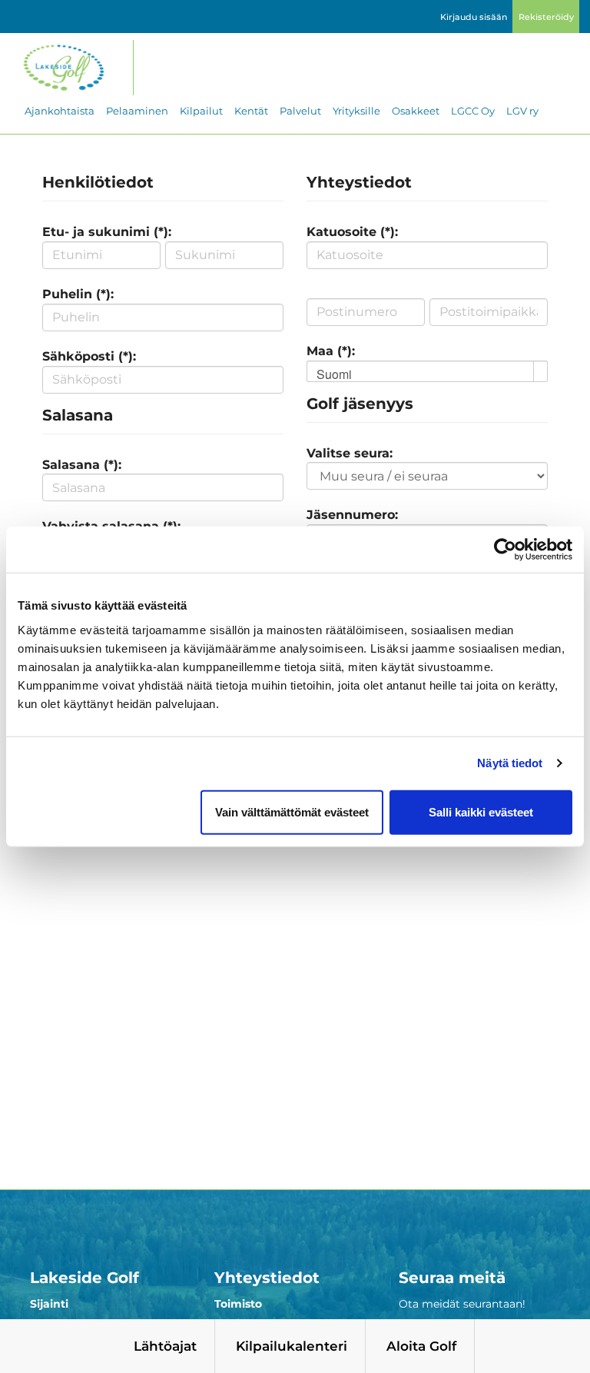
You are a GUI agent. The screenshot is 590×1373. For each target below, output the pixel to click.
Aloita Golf (421, 1346)
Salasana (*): (81, 464)
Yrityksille (356, 111)
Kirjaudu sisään (473, 17)
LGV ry (522, 111)
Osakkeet (415, 111)
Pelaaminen (137, 111)
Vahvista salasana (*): (111, 526)
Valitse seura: (350, 453)
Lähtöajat (165, 1346)
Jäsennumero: (352, 514)
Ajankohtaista (59, 111)
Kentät (251, 111)
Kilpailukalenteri (291, 1346)
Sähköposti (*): (89, 356)
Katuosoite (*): (352, 231)
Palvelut (300, 111)
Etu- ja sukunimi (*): (106, 231)
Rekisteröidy (546, 17)
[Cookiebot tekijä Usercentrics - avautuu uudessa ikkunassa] (505, 549)
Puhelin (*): (78, 294)
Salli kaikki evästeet (481, 811)
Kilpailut (201, 111)
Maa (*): (331, 351)
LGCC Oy (473, 111)
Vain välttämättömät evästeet (292, 811)
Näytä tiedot (509, 763)
